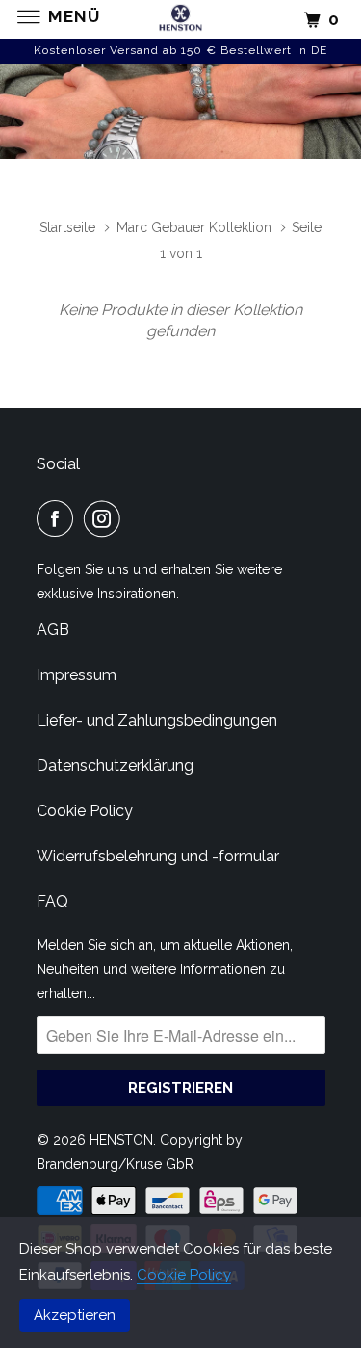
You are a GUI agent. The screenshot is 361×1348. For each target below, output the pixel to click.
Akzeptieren (75, 1315)
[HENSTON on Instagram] (106, 518)
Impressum (76, 675)
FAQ (52, 901)
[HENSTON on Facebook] (59, 518)
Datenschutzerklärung (115, 765)
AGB (53, 630)
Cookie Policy (184, 1274)
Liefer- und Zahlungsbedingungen (157, 720)
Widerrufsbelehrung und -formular (158, 856)
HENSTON (121, 1140)
